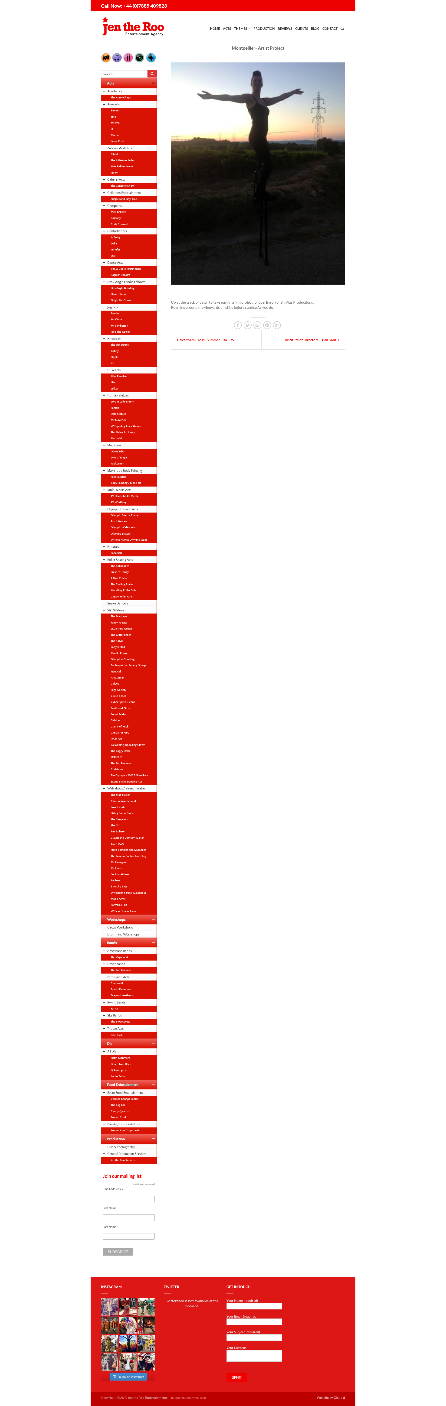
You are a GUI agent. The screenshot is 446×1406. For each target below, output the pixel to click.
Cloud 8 (339, 1398)
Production (264, 28)
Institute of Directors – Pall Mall (311, 340)
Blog (315, 28)
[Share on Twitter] (248, 325)
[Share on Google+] (277, 325)
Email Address (113, 1189)
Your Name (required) (242, 1300)
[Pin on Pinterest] (267, 325)
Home (215, 28)
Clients (301, 28)
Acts (227, 28)
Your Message (236, 1348)
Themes (240, 28)
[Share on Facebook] (238, 325)
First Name (109, 1208)
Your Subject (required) (243, 1332)
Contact (330, 28)
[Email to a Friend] (257, 325)
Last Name (109, 1227)
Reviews (285, 28)
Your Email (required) (241, 1316)
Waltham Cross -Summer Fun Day (206, 340)
